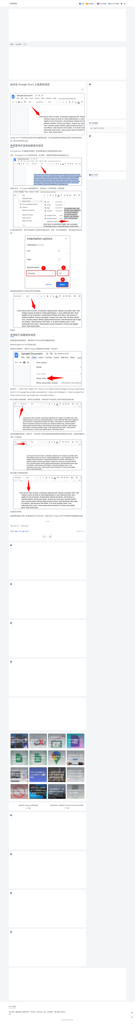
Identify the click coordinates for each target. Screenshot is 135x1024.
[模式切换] (121, 3)
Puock (71, 1020)
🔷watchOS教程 (113, 4)
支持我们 (50, 1012)
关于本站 (12, 1012)
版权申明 (25, 1012)
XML (44, 1012)
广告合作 (32, 1012)
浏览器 (26, 531)
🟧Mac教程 (90, 4)
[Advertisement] (67, 25)
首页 (11, 44)
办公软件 (18, 44)
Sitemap (39, 1012)
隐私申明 (19, 1012)
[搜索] (124, 3)
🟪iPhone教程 (102, 4)
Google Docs (16, 526)
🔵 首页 (81, 4)
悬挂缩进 (25, 526)
